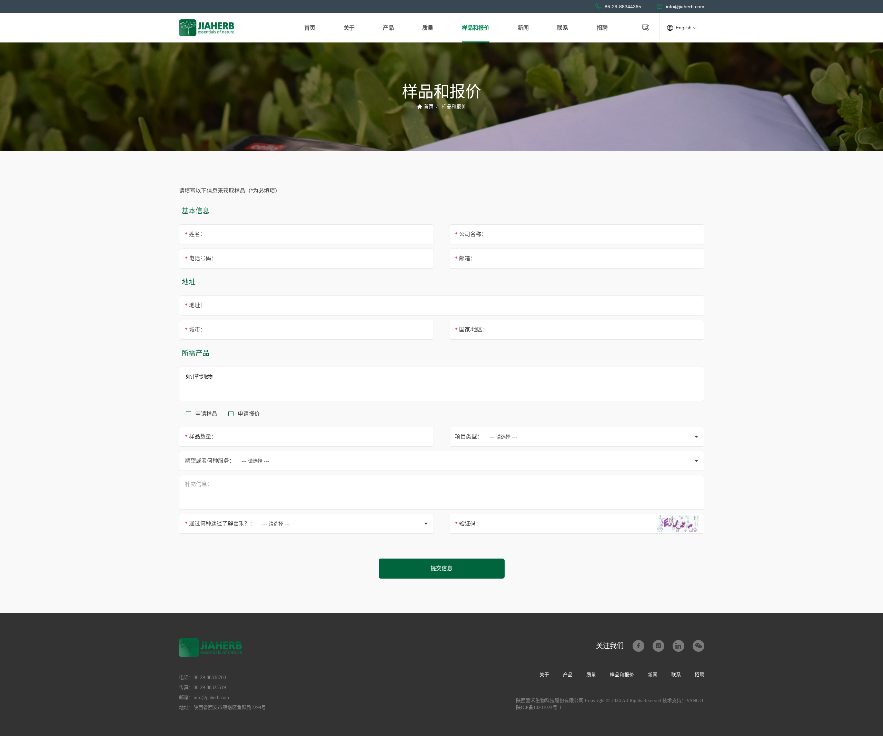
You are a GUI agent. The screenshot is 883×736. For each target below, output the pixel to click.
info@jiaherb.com (685, 6)
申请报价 (249, 414)
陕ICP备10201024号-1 (539, 707)
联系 (562, 28)
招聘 (602, 28)
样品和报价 (475, 28)
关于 (349, 28)
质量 (427, 28)
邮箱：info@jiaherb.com (204, 697)
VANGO (694, 700)
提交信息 (441, 568)
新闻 (523, 28)
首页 (309, 28)
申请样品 (206, 414)
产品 (388, 28)
